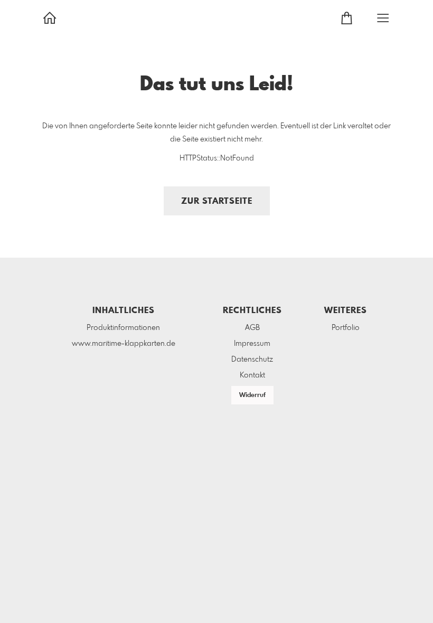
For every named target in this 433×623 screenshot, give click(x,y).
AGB (252, 328)
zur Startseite (216, 201)
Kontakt (252, 375)
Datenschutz (252, 359)
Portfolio (346, 328)
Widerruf (252, 395)
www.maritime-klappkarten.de (123, 343)
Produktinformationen (123, 328)
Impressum (252, 343)
